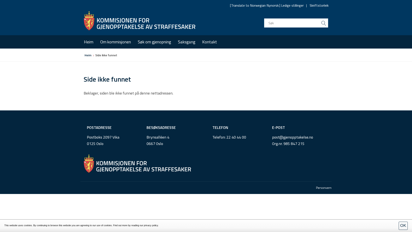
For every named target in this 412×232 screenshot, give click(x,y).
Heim (88, 41)
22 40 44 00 (236, 137)
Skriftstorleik (319, 5)
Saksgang (186, 41)
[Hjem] (139, 21)
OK (403, 225)
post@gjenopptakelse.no (292, 137)
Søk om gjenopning (154, 41)
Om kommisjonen (115, 41)
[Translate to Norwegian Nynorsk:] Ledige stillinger (267, 5)
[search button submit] (323, 23)
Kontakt (209, 41)
